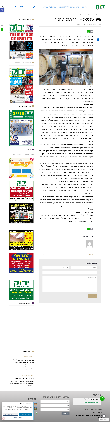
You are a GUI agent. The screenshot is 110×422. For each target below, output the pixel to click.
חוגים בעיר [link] (52, 7)
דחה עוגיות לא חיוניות (10, 414)
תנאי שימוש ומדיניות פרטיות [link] (93, 410)
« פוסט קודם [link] (90, 254)
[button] (3, 7)
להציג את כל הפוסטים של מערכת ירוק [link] (74, 242)
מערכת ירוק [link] (26, 356)
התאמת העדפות (18, 417)
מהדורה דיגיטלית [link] (64, 7)
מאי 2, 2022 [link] (89, 24)
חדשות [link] (84, 7)
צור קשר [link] (45, 7)
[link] (2, 10)
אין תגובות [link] (77, 24)
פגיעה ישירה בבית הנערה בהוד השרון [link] (24, 379)
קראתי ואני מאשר (25, 414)
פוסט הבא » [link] (41, 254)
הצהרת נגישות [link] (97, 413)
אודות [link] (77, 7)
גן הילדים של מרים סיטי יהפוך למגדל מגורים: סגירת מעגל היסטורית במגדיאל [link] (23, 361)
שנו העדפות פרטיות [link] (104, 419)
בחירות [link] (72, 7)
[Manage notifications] (3, 418)
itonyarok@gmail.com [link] (91, 402)
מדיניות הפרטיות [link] (28, 411)
